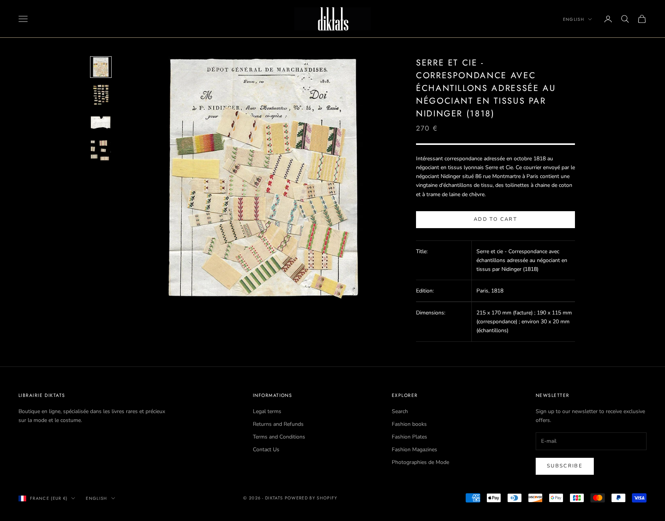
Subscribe (565, 465)
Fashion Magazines (414, 449)
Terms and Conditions (279, 436)
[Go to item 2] (101, 95)
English (573, 19)
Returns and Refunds (278, 424)
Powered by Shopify (311, 498)
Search (400, 411)
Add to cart (495, 219)
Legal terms (267, 411)
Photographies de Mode (420, 462)
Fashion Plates (409, 436)
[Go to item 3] (101, 122)
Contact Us (266, 449)
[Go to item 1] (101, 67)
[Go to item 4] (101, 150)
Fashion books (409, 424)
